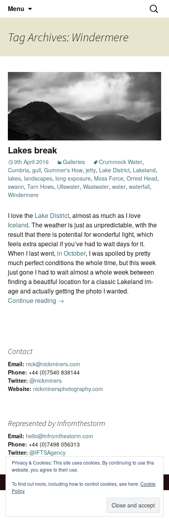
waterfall (139, 186)
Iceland (18, 224)
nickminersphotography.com (68, 389)
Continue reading (36, 300)
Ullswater (68, 186)
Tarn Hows (40, 186)
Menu (16, 8)
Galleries (74, 162)
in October (71, 253)
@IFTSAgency (47, 452)
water (119, 186)
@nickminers (45, 380)
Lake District (114, 170)
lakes (14, 178)
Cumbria (18, 170)
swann (16, 186)
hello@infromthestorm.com (59, 436)
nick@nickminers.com (53, 364)
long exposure (73, 178)
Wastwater (96, 186)
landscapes (38, 178)
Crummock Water (120, 162)
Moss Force (108, 178)
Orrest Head (142, 178)
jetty (91, 170)
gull (36, 170)
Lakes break (32, 150)
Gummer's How (63, 170)
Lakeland (144, 170)
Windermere (23, 195)
